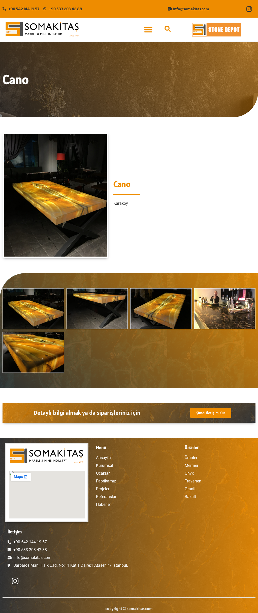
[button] (148, 29)
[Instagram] (249, 9)
